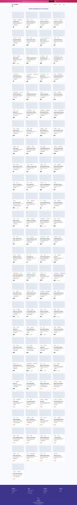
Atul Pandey (28, 368)
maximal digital (43, 151)
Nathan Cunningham (57, 386)
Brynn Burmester (16, 169)
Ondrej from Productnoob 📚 (17, 205)
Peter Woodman (29, 386)
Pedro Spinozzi (15, 223)
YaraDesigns (42, 296)
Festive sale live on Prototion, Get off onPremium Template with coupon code (38, 1)
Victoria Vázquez (56, 350)
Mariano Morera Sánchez (30, 350)
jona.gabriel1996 (29, 422)
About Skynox (45, 490)
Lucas (41, 404)
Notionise (55, 368)
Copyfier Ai (55, 133)
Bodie (41, 332)
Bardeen (55, 440)
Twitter (60, 491)
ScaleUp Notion (43, 187)
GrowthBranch (56, 151)
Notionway (55, 332)
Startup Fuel (56, 115)
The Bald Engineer (43, 133)
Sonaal (55, 314)
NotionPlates (28, 115)
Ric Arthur (28, 440)
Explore (55, 4)
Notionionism (15, 97)
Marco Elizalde (29, 404)
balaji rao (15, 187)
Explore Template (14, 490)
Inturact (28, 223)
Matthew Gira (15, 368)
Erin (41, 169)
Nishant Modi (15, 458)
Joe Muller (28, 169)
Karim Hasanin (15, 314)
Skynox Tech (40, 503)
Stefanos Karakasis (56, 205)
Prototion (38, 500)
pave (55, 296)
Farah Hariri (56, 404)
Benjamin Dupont (16, 278)
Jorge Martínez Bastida (17, 422)
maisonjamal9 (29, 151)
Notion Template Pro (29, 314)
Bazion (28, 97)
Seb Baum (55, 422)
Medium (60, 490)
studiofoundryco (29, 296)
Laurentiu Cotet (43, 97)
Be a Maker (13, 491)
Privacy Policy (30, 491)
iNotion (55, 187)
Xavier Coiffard (43, 350)
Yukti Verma (28, 79)
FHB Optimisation (43, 440)
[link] (15, 20)
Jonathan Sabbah (16, 296)
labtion (42, 205)
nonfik (55, 223)
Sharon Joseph (29, 133)
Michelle (15, 404)
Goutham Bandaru (56, 169)
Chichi (28, 205)
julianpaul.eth (15, 332)
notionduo (42, 314)
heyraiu (42, 458)
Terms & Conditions (30, 490)
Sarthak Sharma (16, 115)
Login (64, 4)
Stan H (42, 368)
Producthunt (45, 491)
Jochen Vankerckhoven (17, 476)
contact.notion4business (44, 386)
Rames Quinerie (16, 350)
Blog (60, 4)
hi (54, 97)
